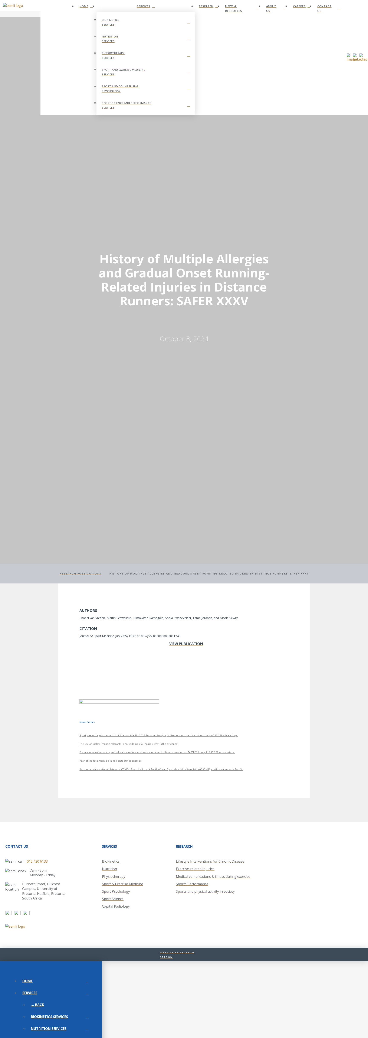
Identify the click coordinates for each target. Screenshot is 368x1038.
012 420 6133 (37, 861)
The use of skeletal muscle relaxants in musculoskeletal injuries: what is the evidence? (128, 743)
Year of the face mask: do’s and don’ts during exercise (110, 760)
